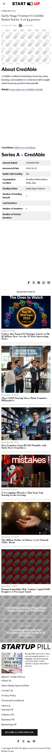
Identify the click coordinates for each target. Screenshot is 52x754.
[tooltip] (29, 283)
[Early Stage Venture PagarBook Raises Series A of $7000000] (26, 607)
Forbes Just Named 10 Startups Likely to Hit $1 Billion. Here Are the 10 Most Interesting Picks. (25, 336)
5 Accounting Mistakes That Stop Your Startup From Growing (22, 494)
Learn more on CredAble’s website (26, 89)
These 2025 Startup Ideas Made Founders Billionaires (24, 399)
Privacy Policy (8, 695)
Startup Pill (7, 709)
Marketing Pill (8, 724)
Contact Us (7, 690)
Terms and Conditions (12, 700)
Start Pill (28, 25)
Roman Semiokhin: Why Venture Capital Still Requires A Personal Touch (25, 590)
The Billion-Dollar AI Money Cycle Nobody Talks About (25, 541)
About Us (6, 680)
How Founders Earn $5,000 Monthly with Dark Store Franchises (23, 446)
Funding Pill (8, 11)
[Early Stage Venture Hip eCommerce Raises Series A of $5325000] (26, 631)
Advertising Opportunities (15, 685)
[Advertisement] (26, 120)
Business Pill (7, 719)
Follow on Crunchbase (25, 147)
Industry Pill (7, 714)
